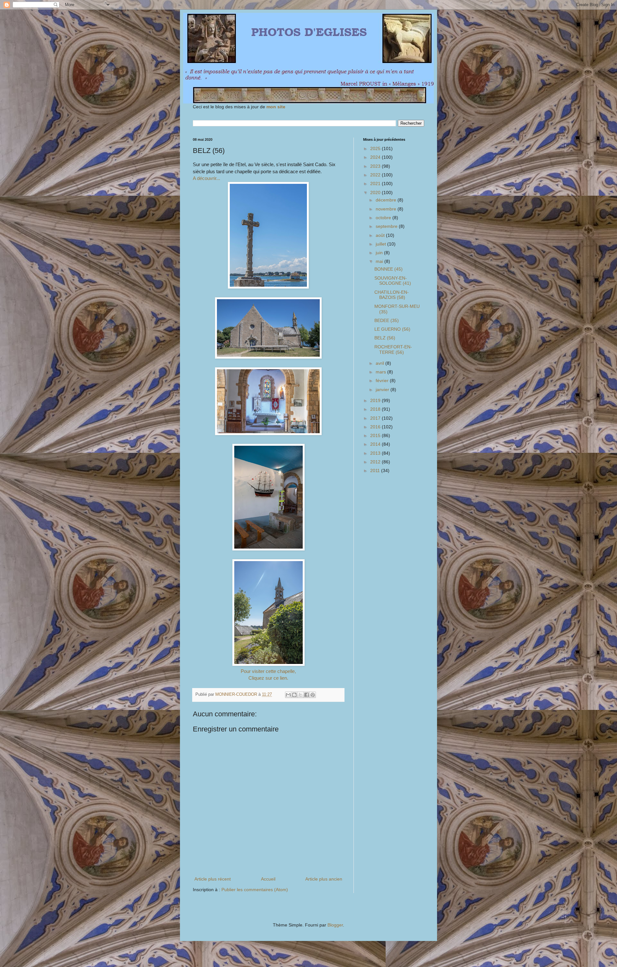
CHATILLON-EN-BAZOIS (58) (391, 295)
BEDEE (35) (386, 320)
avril (380, 363)
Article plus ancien (323, 879)
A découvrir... (206, 178)
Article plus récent (212, 879)
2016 (376, 426)
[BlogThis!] (294, 695)
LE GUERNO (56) (392, 329)
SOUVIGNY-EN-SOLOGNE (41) (392, 280)
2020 (376, 192)
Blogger (335, 924)
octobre (384, 217)
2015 (376, 435)
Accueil (268, 879)
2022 (376, 174)
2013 (376, 453)
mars (381, 371)
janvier (383, 389)
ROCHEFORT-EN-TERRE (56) (393, 349)
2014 (376, 444)
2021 (376, 183)
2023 (376, 166)
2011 (375, 470)
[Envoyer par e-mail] (288, 695)
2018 (376, 409)
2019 (376, 400)
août (381, 235)
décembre (387, 199)
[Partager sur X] (300, 695)
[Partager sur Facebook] (306, 695)
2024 (376, 157)
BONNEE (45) (388, 269)
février (383, 380)
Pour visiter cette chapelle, (268, 671)
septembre (387, 226)
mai (380, 261)
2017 (376, 418)
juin (380, 252)
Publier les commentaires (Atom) (254, 889)
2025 (376, 148)
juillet (381, 243)
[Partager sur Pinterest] (312, 695)
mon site (275, 106)
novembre (387, 208)
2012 (376, 461)
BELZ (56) (384, 337)
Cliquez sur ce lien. (268, 678)
